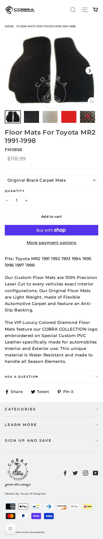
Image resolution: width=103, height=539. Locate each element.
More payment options (52, 242)
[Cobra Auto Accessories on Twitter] (75, 473)
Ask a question (22, 376)
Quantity (15, 191)
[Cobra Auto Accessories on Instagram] (85, 473)
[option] (51, 70)
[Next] (89, 71)
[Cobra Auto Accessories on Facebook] (65, 473)
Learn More (21, 424)
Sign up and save (28, 440)
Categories (20, 409)
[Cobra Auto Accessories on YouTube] (95, 473)
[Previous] (13, 71)
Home (9, 26)
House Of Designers (33, 493)
